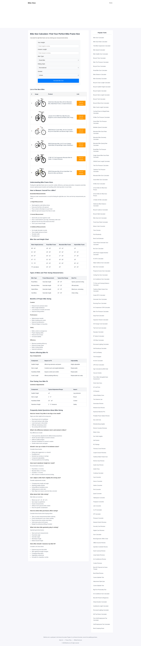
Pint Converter (97, 489)
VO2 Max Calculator (98, 340)
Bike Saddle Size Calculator (100, 54)
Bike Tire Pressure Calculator (101, 62)
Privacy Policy (68, 640)
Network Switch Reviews (99, 522)
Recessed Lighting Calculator (101, 344)
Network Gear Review (99, 407)
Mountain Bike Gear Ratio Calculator (100, 132)
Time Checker (97, 230)
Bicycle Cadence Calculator (100, 209)
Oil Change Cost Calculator (100, 323)
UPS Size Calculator (98, 364)
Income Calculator (98, 360)
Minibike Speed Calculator (100, 127)
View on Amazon (81, 103)
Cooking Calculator (98, 473)
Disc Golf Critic (97, 420)
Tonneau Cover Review (99, 448)
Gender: (40, 71)
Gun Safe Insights (98, 436)
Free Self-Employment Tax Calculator (100, 619)
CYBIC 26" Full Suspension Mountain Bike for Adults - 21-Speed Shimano (60, 158)
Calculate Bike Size (58, 80)
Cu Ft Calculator (97, 510)
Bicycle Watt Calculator (99, 214)
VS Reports (96, 391)
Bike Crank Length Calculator (101, 107)
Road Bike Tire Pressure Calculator (99, 150)
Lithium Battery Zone (98, 395)
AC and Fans (96, 387)
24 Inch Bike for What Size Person (100, 188)
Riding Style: (41, 64)
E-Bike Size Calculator (99, 183)
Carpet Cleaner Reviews (99, 452)
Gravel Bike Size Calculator (100, 179)
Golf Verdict (96, 440)
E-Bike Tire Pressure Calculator (101, 117)
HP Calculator (97, 514)
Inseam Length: (42, 49)
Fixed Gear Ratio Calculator (100, 222)
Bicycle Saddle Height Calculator (102, 86)
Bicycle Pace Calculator (99, 66)
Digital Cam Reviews (98, 530)
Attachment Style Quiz (99, 581)
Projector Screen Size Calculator (101, 271)
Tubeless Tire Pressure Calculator (99, 170)
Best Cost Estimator (98, 238)
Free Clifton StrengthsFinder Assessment (100, 378)
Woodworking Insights (99, 424)
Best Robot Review (98, 573)
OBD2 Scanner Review (99, 542)
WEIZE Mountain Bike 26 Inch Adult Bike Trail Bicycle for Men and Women (60, 172)
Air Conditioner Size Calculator (101, 279)
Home (110, 3)
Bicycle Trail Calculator (99, 99)
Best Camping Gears (98, 628)
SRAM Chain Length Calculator (101, 161)
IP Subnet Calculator (98, 336)
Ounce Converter (97, 481)
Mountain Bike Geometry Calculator (99, 138)
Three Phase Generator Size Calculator (100, 243)
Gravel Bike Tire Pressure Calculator (100, 122)
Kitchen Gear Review (98, 460)
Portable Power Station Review (101, 415)
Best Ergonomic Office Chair (100, 538)
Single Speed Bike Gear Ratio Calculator (101, 156)
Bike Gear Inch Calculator (100, 218)
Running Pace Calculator (99, 303)
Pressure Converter (98, 518)
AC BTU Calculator (98, 258)
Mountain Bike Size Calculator (101, 175)
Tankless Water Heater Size (100, 456)
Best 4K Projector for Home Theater (100, 568)
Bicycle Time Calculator (99, 58)
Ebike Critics (96, 432)
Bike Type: (41, 56)
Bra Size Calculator (98, 248)
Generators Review (98, 403)
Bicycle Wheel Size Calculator (101, 103)
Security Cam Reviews (99, 526)
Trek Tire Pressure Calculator (100, 165)
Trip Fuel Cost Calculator (99, 328)
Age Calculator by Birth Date (100, 369)
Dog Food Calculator (98, 315)
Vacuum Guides (97, 373)
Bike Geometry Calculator (100, 78)
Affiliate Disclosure (78, 640)
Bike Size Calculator (98, 37)
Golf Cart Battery (97, 352)
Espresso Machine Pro (99, 411)
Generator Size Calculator (100, 299)
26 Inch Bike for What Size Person (100, 194)
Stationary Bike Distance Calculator (99, 204)
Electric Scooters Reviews (100, 428)
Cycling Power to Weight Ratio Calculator (101, 112)
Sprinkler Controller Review (100, 546)
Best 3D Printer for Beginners (100, 597)
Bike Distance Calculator (99, 74)
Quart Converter (97, 493)
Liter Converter (97, 506)
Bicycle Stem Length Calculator (101, 95)
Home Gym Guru (97, 383)
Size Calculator (97, 534)
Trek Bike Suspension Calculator (101, 45)
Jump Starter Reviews (99, 555)
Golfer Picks (96, 469)
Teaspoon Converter (98, 501)
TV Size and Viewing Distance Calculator (101, 284)
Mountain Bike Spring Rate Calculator (100, 144)
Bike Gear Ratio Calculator (100, 41)
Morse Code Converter (99, 226)
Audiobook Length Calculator (100, 606)
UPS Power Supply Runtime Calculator (100, 253)
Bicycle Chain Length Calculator (101, 82)
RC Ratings (96, 444)
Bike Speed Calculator (99, 50)
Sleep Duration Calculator (100, 602)
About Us (61, 640)
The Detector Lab (97, 399)
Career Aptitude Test (98, 577)
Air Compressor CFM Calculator (101, 307)
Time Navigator (97, 356)
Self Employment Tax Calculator (101, 624)
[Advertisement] (70, 17)
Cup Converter (97, 477)
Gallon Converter (97, 485)
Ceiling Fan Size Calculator (100, 275)
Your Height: (41, 42)
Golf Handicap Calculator (99, 348)
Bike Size (32, 3)
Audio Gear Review (98, 465)
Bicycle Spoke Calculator (99, 91)
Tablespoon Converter (99, 497)
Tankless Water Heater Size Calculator (100, 290)
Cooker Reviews (97, 563)
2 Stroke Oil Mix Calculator (100, 199)
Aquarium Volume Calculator (100, 319)
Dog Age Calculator (98, 332)
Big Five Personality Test (99, 589)
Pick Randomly (97, 234)
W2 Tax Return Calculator (100, 614)
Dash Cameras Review (99, 551)
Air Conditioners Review (99, 559)
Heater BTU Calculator (99, 295)
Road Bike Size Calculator (100, 70)
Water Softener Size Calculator (101, 262)
